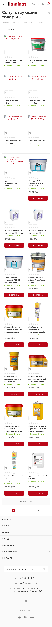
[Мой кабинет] (43, 4)
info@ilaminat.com (28, 583)
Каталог (6, 519)
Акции (5, 526)
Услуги (6, 532)
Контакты (7, 558)
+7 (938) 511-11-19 (27, 578)
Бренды (6, 539)
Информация (9, 552)
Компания (8, 545)
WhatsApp (26, 600)
